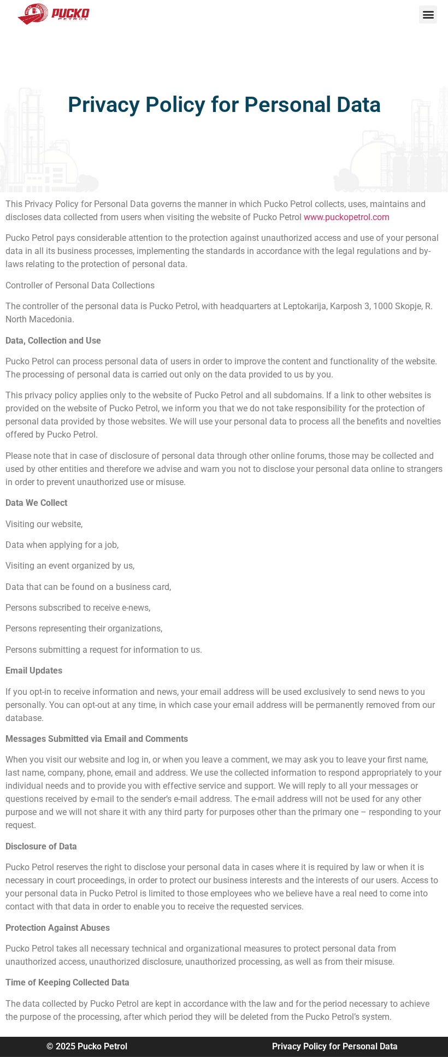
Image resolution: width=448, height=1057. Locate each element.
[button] (428, 14)
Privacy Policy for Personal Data (335, 1046)
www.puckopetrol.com (347, 217)
